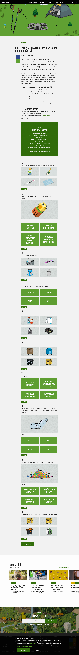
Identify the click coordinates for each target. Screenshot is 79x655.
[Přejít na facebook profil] (68, 2)
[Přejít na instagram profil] (72, 2)
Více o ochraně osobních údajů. (39, 626)
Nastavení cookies (33, 643)
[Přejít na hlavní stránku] (8, 2)
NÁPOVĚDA (24, 189)
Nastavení (37, 650)
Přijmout (23, 650)
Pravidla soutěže (46, 115)
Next (69, 564)
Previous (65, 564)
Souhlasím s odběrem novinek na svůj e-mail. (40, 625)
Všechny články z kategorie (64, 567)
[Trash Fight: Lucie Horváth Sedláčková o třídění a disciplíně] (18, 575)
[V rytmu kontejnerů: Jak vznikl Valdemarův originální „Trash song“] (38, 575)
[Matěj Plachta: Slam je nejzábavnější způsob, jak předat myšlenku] (58, 575)
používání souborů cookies (27, 646)
